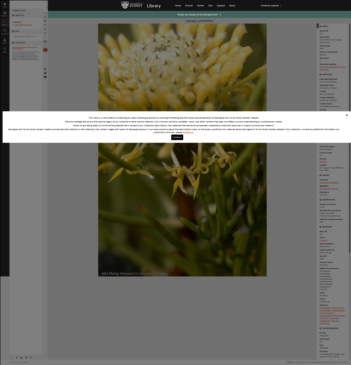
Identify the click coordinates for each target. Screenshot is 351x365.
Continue (177, 137)
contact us (188, 132)
